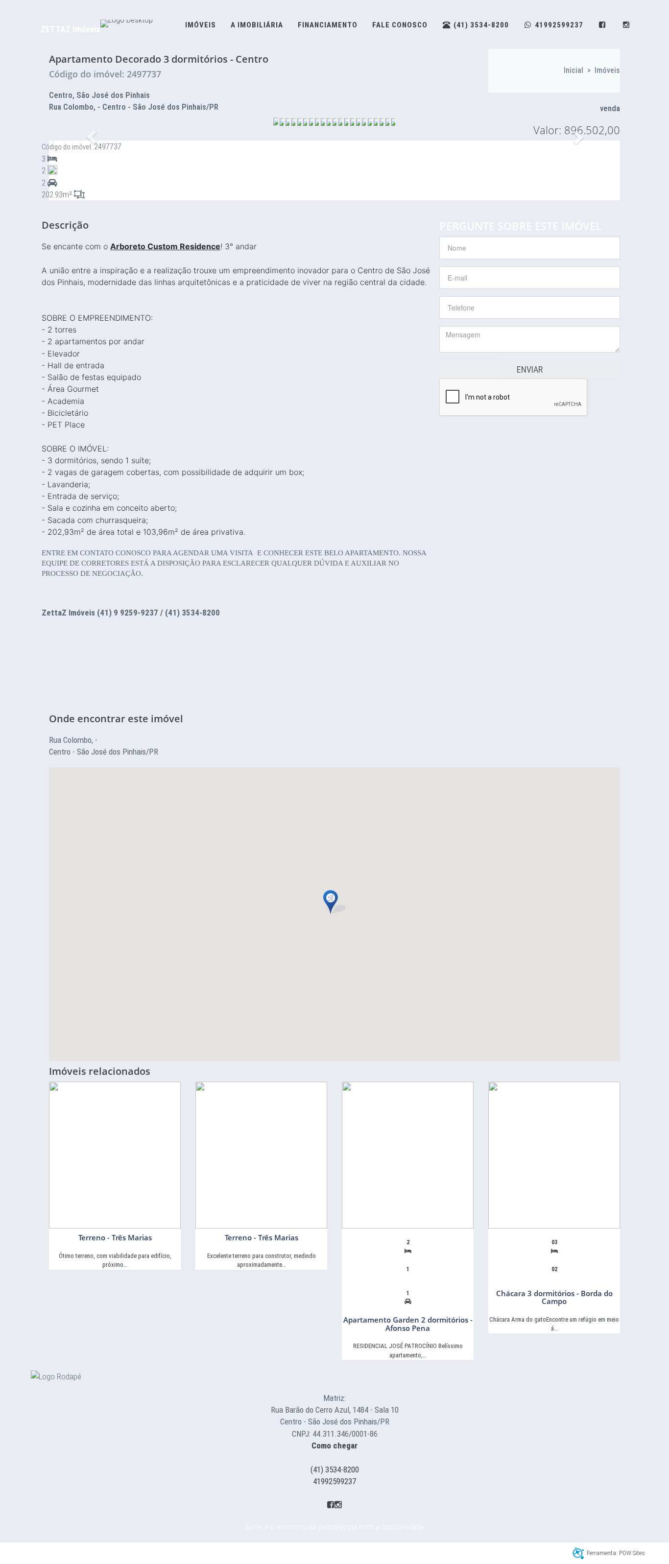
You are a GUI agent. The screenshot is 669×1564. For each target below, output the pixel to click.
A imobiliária (257, 25)
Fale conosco (400, 25)
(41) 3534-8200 (335, 1469)
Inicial (573, 70)
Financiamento (328, 25)
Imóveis (200, 25)
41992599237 (334, 1481)
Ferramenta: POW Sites (616, 1553)
